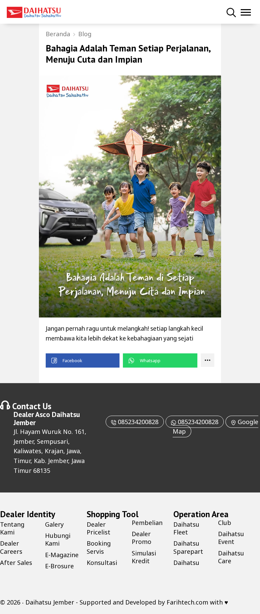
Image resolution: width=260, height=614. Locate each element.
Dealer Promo (141, 538)
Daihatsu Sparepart (188, 547)
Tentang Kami (12, 528)
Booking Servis (99, 547)
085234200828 (137, 422)
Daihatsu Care (231, 557)
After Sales (16, 562)
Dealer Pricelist (98, 528)
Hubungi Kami (57, 539)
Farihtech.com (187, 602)
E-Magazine (62, 555)
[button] (82, 360)
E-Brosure (59, 566)
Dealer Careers (11, 547)
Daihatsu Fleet (186, 528)
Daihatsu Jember (49, 602)
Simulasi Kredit (144, 557)
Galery (54, 524)
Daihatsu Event (231, 538)
